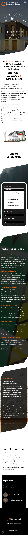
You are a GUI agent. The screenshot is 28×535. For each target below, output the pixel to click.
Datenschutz (17, 523)
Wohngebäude (11, 196)
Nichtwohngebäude (12, 199)
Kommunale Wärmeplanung (14, 205)
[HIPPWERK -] (10, 5)
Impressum (10, 523)
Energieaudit (10, 202)
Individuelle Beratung (13, 193)
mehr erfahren (10, 424)
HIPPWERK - (13, 530)
